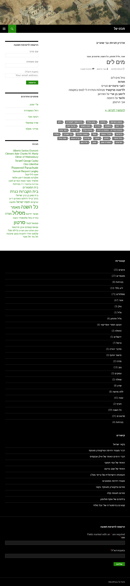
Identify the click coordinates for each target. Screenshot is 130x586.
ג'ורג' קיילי (33, 199)
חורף (119, 404)
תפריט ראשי (4, 29)
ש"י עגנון (34, 104)
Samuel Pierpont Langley (25, 171)
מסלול (18, 213)
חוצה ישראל (23, 202)
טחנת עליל (87, 130)
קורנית (87, 138)
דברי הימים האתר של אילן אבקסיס (107, 456)
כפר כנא (74, 130)
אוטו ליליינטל (31, 174)
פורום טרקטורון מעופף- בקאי (110, 487)
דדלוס (24, 199)
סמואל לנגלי (32, 223)
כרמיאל (119, 134)
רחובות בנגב (20, 234)
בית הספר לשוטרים (74, 122)
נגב (120, 367)
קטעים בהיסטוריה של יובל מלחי (109, 505)
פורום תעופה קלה (116, 493)
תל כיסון (84, 142)
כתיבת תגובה (86, 69)
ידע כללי (119, 288)
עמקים (118, 373)
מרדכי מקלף (32, 129)
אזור (123, 57)
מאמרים (120, 276)
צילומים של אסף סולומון (112, 499)
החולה (118, 331)
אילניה (103, 122)
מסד (94, 134)
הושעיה (108, 126)
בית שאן (34, 195)
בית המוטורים (30, 187)
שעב (94, 142)
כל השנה (105, 57)
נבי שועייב (67, 134)
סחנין (106, 138)
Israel (19, 160)
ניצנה (15, 218)
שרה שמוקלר (31, 123)
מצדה (8, 213)
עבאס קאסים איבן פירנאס (25, 227)
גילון (59, 122)
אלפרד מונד (32, 181)
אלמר (15, 178)
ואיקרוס (34, 202)
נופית (56, 134)
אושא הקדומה (116, 122)
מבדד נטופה (106, 134)
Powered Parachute (25, 167)
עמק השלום (33, 231)
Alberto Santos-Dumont (25, 151)
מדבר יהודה (116, 349)
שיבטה (9, 234)
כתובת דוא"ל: (31, 72)
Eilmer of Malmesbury (26, 157)
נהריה (35, 218)
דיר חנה (119, 126)
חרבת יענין (71, 126)
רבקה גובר (33, 117)
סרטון (19, 222)
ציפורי (96, 138)
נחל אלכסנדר (25, 218)
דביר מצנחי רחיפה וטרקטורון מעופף (107, 450)
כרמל (119, 343)
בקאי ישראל (119, 444)
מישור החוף (116, 355)
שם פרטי (33, 51)
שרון (119, 386)
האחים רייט (15, 199)
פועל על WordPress (116, 582)
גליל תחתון (115, 57)
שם (122, 537)
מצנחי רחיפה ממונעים (113, 481)
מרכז (119, 361)
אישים (122, 270)
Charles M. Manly (29, 154)
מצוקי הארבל (82, 134)
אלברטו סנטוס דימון (28, 178)
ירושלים (118, 337)
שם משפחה (32, 62)
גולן (120, 306)
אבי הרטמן (101, 69)
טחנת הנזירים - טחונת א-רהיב (109, 130)
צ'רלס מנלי (13, 230)
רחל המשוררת (31, 111)
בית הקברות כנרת (24, 191)
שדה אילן (62, 138)
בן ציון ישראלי (22, 195)
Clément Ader (12, 154)
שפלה (119, 379)
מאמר (15, 207)
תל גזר (35, 237)
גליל (119, 312)
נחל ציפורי (117, 138)
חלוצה (12, 202)
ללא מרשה (118, 392)
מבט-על (119, 28)
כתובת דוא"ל (117, 550)
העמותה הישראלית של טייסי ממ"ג (107, 475)
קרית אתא (75, 138)
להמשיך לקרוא (115, 110)
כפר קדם (63, 130)
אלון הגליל (91, 122)
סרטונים (96, 57)
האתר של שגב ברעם (114, 469)
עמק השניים (23, 231)
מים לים (115, 62)
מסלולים (120, 294)
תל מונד (27, 237)
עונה (89, 57)
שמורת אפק (106, 142)
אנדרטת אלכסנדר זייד (29, 184)
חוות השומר (85, 126)
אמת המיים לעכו (17, 181)
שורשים (119, 142)
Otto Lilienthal (31, 164)
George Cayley (30, 161)
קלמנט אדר (32, 234)
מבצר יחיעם (32, 214)
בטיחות (16, 184)
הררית (97, 126)
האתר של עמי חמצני (114, 463)
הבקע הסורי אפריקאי (111, 325)
